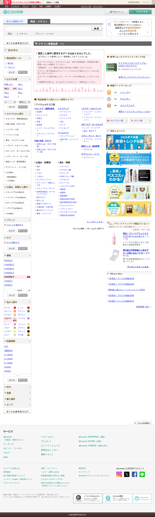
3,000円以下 (9, 273)
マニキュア (64, 128)
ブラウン (23, 328)
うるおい (40, 176)
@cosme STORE (90, 441)
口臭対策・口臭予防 (45, 207)
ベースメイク (63, 133)
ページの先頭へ (143, 423)
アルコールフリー (67, 205)
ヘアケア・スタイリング (91, 109)
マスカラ (63, 115)
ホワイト (23, 315)
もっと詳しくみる (95, 222)
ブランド (25, 6)
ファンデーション (67, 136)
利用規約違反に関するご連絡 (53, 476)
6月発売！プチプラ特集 (121, 295)
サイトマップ (84, 472)
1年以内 (7, 367)
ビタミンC (64, 173)
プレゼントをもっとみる (138, 267)
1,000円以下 (9, 265)
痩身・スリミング (44, 213)
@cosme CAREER (94, 445)
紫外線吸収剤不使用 (68, 202)
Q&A (41, 6)
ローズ (10, 308)
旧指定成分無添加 (67, 215)
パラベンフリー (66, 209)
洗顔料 (39, 112)
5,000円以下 (17, 277)
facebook (134, 474)
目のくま (40, 200)
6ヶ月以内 (8, 363)
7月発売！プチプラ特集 (121, 284)
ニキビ (39, 173)
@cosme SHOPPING (92, 437)
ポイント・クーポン (12, 448)
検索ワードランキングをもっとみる (134, 111)
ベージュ (23, 324)
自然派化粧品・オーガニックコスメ (46, 193)
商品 (10, 34)
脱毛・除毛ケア (90, 131)
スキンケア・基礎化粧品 (44, 109)
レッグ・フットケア (92, 128)
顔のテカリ (41, 197)
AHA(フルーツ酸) (67, 176)
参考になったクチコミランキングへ (134, 77)
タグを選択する (13, 242)
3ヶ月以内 (8, 359)
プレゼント (46, 441)
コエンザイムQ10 (67, 186)
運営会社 (82, 468)
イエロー (10, 331)
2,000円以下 (9, 269)
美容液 (39, 125)
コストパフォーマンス (46, 188)
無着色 (63, 189)
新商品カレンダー (49, 450)
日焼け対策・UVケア (42, 141)
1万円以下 (8, 281)
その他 (23, 335)
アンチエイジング (44, 180)
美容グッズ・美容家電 (90, 146)
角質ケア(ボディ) (44, 204)
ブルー (10, 328)
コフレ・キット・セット (91, 136)
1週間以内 (8, 351)
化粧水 (39, 118)
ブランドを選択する (15, 225)
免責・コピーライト (49, 468)
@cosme (14, 438)
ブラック (23, 331)
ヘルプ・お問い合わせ (50, 472)
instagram (119, 474)
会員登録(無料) (134, 2)
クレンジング (42, 115)
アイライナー (65, 112)
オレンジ (10, 311)
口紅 (62, 122)
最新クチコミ (47, 454)
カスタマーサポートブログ (52, 479)
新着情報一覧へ (143, 307)
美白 (38, 166)
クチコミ (23, 34)
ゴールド (10, 315)
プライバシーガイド (11, 483)
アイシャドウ (65, 118)
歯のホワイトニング (45, 210)
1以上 (20, 84)
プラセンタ (64, 180)
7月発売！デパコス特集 (121, 278)
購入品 (10, 63)
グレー (10, 335)
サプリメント (89, 157)
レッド (23, 308)
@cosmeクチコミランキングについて (94, 476)
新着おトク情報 (52, 2)
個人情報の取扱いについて (14, 476)
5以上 (20, 93)
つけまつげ (88, 149)
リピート (11, 67)
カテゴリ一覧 (86, 6)
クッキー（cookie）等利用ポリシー (17, 479)
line (142, 474)
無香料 (63, 193)
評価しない (8, 84)
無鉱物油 (63, 196)
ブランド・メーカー (44, 34)
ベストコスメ (98, 6)
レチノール (64, 183)
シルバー (10, 320)
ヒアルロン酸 (65, 170)
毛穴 (38, 170)
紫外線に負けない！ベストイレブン (126, 290)
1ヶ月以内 (8, 355)
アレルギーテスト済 (68, 212)
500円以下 (8, 260)
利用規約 (7, 472)
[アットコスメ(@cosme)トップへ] (13, 13)
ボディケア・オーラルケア (92, 124)
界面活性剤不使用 (67, 199)
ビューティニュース (50, 445)
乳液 (38, 122)
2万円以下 (8, 285)
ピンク (10, 324)
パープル (23, 318)
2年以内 (7, 371)
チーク (63, 125)
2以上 (10, 89)
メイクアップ (63, 109)
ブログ (33, 6)
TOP (6, 6)
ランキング (15, 6)
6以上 (6, 97)
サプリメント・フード (90, 154)
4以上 (6, 93)
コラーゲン (64, 166)
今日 (6, 346)
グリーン (23, 311)
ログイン (146, 2)
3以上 (20, 89)
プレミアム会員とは (11, 468)
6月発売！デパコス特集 (121, 301)
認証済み (17, 50)
